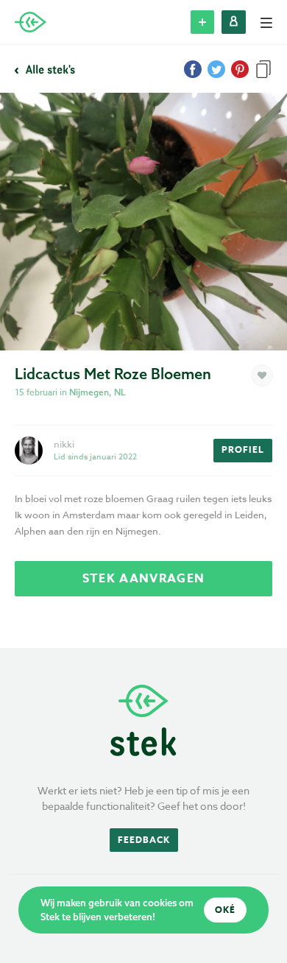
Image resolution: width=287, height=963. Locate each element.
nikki (64, 444)
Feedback (144, 839)
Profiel (243, 449)
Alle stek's (49, 69)
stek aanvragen (143, 579)
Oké (225, 909)
